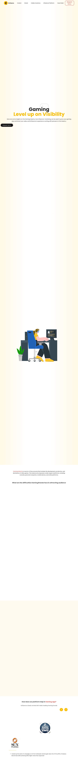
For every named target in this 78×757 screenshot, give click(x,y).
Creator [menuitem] (19, 3)
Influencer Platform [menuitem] (48, 3)
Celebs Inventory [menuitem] (35, 3)
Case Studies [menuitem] (61, 3)
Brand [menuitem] (26, 3)
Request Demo (69, 3)
